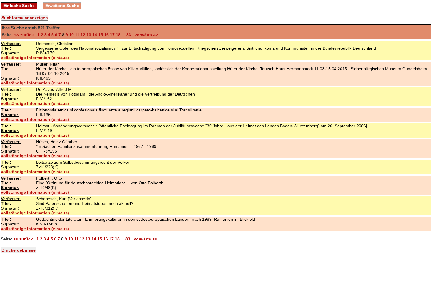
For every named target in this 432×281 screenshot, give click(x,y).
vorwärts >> (145, 34)
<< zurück (25, 34)
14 (94, 34)
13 (88, 34)
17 (112, 34)
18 (118, 34)
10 (71, 34)
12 (83, 34)
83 (128, 34)
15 (100, 34)
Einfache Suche (19, 5)
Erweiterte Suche (62, 5)
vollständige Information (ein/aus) (35, 57)
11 (77, 34)
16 (106, 34)
